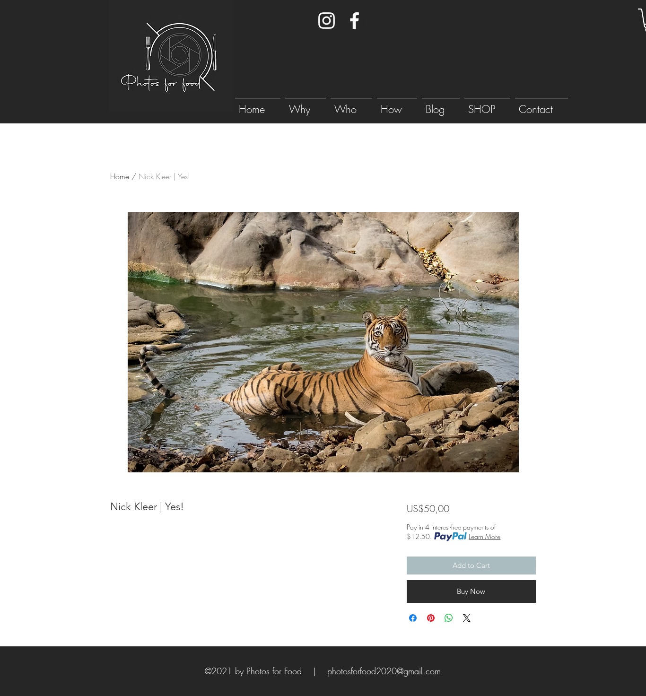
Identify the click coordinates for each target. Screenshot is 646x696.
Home (119, 176)
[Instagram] (326, 20)
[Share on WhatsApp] (448, 618)
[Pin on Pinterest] (430, 618)
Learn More (484, 536)
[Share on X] (466, 618)
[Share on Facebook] (413, 618)
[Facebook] (354, 20)
